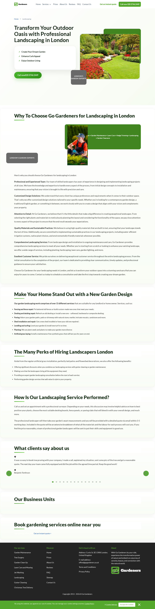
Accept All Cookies (127, 604)
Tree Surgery (19, 557)
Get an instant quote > (42, 533)
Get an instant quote (108, 4)
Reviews (72, 4)
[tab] (53, 482)
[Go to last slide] (9, 473)
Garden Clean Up (21, 562)
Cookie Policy (89, 604)
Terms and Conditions (87, 567)
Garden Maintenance (22, 552)
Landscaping (19, 577)
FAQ (79, 4)
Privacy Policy (84, 572)
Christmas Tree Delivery (23, 587)
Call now (129, 4)
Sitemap (50, 577)
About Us (63, 4)
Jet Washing (19, 572)
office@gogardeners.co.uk (89, 562)
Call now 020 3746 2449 (23, 533)
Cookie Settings (111, 604)
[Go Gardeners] (20, 4)
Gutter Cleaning (20, 582)
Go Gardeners (87, 594)
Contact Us (86, 4)
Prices (55, 4)
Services (45, 4)
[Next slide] (146, 473)
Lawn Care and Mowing (23, 567)
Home (38, 4)
